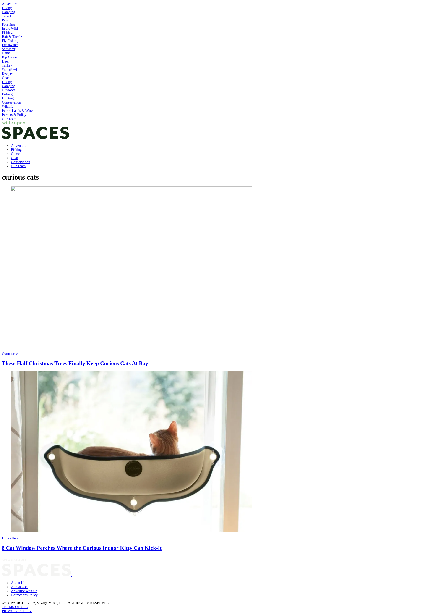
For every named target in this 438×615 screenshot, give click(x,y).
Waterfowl (9, 69)
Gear (5, 78)
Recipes (7, 74)
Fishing (7, 32)
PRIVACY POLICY (17, 611)
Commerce (10, 354)
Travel (6, 16)
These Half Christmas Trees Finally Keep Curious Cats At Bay (75, 363)
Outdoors (8, 90)
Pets (5, 20)
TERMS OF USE (15, 607)
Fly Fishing (10, 41)
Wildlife (7, 106)
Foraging (8, 24)
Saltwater (8, 49)
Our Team (9, 119)
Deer (5, 61)
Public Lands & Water (18, 111)
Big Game (9, 57)
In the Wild (10, 28)
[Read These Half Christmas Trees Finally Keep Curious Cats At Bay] (219, 267)
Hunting (8, 98)
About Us (18, 583)
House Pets (10, 538)
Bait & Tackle (12, 37)
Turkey (7, 65)
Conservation (11, 102)
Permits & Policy (14, 115)
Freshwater (10, 45)
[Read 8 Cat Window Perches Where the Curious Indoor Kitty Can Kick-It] (219, 452)
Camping (8, 12)
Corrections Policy (24, 595)
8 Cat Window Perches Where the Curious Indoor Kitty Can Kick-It (82, 548)
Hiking (7, 8)
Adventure (9, 4)
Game (6, 53)
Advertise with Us (24, 591)
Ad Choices (19, 587)
